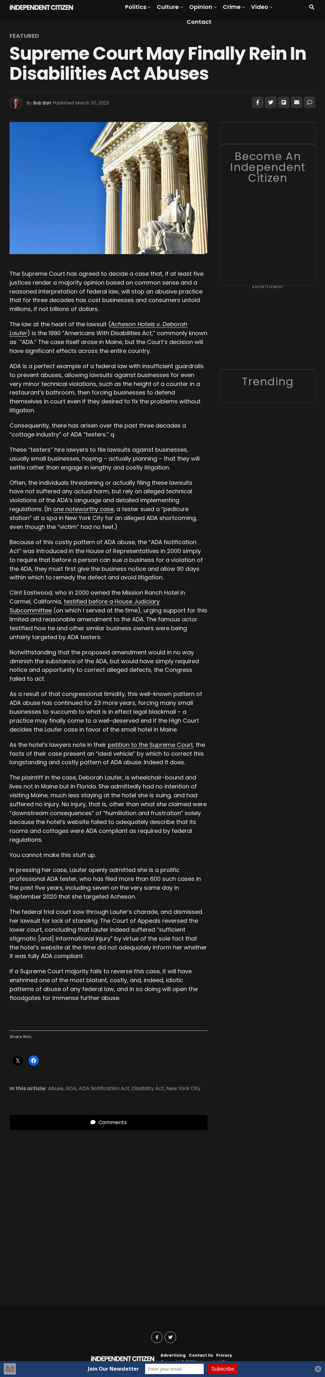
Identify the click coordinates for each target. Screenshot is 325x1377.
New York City (183, 1088)
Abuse (55, 1088)
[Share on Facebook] (257, 102)
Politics (135, 7)
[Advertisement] (267, 329)
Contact (199, 22)
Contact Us (201, 1355)
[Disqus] (109, 1209)
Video (259, 7)
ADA (71, 1088)
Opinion (200, 7)
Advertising (173, 1355)
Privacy (224, 1355)
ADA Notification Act (104, 1088)
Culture (168, 7)
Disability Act (148, 1088)
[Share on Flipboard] (283, 102)
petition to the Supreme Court (150, 745)
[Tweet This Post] (270, 102)
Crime (232, 7)
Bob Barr (42, 103)
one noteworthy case (83, 509)
